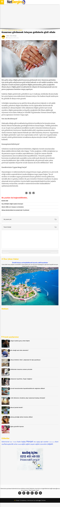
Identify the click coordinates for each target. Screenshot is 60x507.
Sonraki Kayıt (54, 252)
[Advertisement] (30, 16)
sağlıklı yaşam (30, 444)
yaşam (50, 444)
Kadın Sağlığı (21, 442)
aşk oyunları (44, 442)
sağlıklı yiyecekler (41, 444)
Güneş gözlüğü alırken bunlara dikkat (22, 417)
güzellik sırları (13, 30)
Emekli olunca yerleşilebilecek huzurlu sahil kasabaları (30, 262)
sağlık (23, 444)
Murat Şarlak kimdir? (17, 407)
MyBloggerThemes (40, 500)
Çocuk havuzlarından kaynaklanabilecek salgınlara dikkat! (28, 388)
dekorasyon (52, 441)
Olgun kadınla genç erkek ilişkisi (20, 341)
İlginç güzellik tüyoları (17, 426)
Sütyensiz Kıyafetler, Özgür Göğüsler (21, 379)
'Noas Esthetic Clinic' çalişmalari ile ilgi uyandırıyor (26, 360)
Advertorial (5, 442)
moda (19, 444)
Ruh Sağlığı (37, 441)
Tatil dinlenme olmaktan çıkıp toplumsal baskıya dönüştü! (28, 398)
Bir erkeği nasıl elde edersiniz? (20, 350)
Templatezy (23, 500)
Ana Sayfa (4, 30)
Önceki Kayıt (6, 252)
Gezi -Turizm (13, 441)
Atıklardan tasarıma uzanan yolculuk (21, 369)
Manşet (20, 30)
